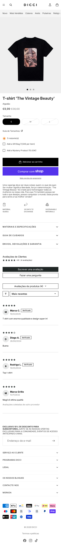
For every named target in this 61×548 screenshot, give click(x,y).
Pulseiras (46, 13)
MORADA (7, 492)
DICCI (34, 527)
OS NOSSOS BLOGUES (13, 478)
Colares (29, 13)
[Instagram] (31, 540)
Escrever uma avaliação (30, 269)
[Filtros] (6, 293)
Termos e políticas (30, 533)
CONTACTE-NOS (11, 485)
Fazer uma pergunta (30, 275)
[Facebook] (25, 540)
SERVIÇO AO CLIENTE (13, 452)
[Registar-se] (53, 440)
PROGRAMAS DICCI (12, 460)
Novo (4, 13)
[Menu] (3, 5)
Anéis (37, 13)
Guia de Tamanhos (11, 131)
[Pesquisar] (10, 4)
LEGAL (6, 467)
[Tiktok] (36, 540)
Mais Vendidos (16, 13)
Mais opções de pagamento (30, 178)
